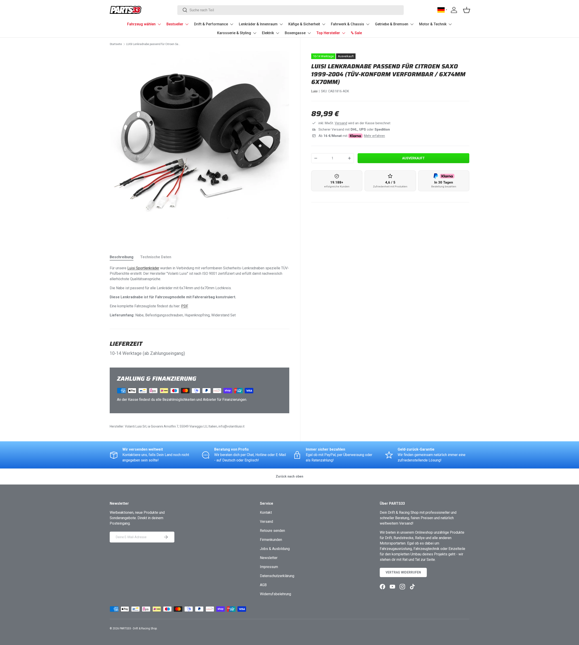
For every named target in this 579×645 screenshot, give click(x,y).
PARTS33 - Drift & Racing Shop (138, 628)
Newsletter (269, 558)
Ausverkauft (413, 158)
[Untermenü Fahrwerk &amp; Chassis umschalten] (367, 24)
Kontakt (266, 512)
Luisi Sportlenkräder (143, 268)
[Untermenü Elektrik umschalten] (277, 33)
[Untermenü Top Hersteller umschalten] (343, 33)
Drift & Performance (211, 24)
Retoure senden (272, 530)
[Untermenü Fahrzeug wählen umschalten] (159, 24)
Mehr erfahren (374, 136)
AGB (263, 585)
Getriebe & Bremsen (391, 24)
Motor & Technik (432, 24)
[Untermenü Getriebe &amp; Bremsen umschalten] (412, 24)
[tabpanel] (199, 291)
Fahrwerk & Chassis (347, 24)
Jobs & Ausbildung (275, 549)
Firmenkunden (271, 540)
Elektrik (268, 33)
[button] (467, 10)
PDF (184, 306)
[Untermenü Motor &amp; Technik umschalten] (450, 24)
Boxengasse (295, 33)
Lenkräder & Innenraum (258, 24)
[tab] (121, 257)
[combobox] (290, 10)
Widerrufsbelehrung (275, 594)
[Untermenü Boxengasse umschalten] (309, 33)
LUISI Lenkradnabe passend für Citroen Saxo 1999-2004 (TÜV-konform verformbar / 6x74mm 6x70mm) (153, 44)
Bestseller (174, 24)
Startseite (116, 44)
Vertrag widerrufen (403, 572)
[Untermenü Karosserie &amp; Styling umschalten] (254, 33)
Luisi (314, 91)
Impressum (269, 567)
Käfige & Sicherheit (304, 24)
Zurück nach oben (289, 476)
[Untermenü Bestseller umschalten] (187, 24)
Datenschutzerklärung (277, 576)
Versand (341, 123)
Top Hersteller (328, 33)
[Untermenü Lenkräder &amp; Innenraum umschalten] (281, 24)
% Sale (356, 33)
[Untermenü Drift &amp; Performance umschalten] (231, 24)
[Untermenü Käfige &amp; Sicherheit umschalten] (323, 24)
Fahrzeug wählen (141, 24)
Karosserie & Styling (234, 33)
